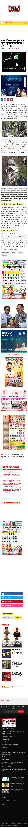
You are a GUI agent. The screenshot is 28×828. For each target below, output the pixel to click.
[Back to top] (24, 824)
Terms (14, 707)
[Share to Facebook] (2, 99)
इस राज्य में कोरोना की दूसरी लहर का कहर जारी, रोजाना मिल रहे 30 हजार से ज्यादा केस (17, 674)
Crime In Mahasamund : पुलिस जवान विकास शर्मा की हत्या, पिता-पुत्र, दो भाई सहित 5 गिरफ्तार (11, 643)
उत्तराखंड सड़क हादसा (6, 255)
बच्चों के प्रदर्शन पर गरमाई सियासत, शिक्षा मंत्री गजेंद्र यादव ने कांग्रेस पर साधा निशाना (12, 484)
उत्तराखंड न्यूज (20, 252)
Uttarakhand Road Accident (8, 252)
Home (2, 707)
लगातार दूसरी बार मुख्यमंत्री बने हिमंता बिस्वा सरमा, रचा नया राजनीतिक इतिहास (17, 785)
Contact (13, 709)
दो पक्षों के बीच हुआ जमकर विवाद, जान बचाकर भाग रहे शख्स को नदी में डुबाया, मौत (17, 651)
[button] (2, 23)
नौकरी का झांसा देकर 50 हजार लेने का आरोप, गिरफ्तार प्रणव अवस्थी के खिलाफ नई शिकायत (12, 479)
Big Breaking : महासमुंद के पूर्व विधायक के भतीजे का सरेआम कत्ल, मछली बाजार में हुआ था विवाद (17, 664)
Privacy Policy (21, 707)
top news (4, 249)
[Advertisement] (14, 16)
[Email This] (11, 99)
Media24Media (16, 49)
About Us (8, 707)
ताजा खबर (14, 800)
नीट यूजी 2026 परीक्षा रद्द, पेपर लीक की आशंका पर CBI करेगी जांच (17, 778)
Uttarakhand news (13, 249)
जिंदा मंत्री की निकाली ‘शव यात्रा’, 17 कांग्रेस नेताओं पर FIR (17, 790)
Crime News (6, 800)
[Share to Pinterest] (8, 99)
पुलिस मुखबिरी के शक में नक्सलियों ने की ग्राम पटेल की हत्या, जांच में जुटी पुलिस (12, 456)
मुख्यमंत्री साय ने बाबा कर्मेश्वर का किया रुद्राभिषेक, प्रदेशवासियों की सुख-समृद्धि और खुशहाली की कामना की (11, 474)
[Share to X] (5, 99)
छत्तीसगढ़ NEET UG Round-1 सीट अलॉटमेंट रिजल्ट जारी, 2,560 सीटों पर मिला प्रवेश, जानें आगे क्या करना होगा (12, 489)
